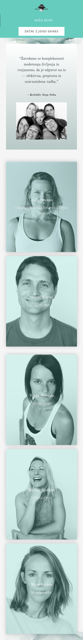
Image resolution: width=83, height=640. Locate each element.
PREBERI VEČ (27, 221)
